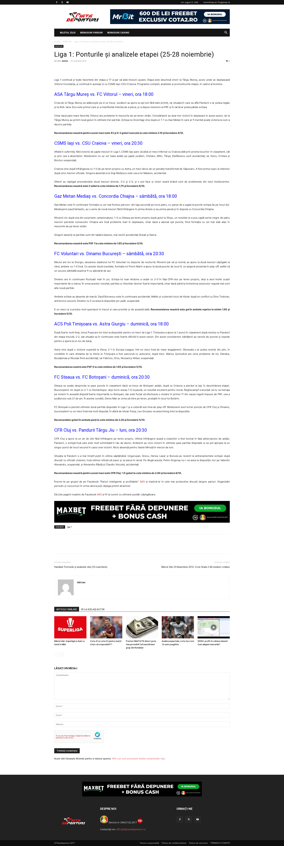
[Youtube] (67, 2)
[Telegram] (87, 68)
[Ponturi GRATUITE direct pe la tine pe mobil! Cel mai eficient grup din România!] (142, 627)
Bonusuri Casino (118, 32)
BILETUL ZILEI (68, 32)
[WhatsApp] (80, 68)
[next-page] (61, 654)
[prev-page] (56, 654)
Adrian (65, 61)
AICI (142, 481)
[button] (226, 32)
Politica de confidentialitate (174, 843)
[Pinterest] (72, 68)
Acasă (57, 41)
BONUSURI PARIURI (91, 32)
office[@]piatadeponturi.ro (130, 829)
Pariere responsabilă (149, 843)
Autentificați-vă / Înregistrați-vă (216, 2)
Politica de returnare (198, 843)
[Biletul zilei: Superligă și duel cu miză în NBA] (70, 627)
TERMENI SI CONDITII (220, 843)
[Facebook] (56, 2)
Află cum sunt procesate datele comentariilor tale (138, 758)
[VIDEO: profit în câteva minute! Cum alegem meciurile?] (214, 627)
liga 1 (69, 527)
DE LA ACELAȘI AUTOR (93, 609)
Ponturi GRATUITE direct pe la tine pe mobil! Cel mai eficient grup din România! (141, 644)
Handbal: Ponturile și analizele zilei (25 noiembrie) (80, 566)
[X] (62, 2)
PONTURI (67, 41)
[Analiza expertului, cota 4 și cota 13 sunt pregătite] (178, 627)
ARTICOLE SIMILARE (66, 609)
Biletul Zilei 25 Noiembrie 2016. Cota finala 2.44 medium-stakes (195, 566)
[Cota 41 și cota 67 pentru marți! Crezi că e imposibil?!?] (106, 627)
